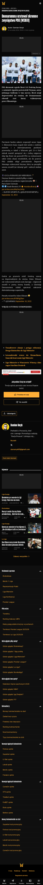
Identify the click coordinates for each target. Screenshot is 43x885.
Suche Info (13, 8)
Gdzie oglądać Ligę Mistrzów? (14, 657)
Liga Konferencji (8, 597)
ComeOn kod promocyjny (12, 850)
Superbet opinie (8, 754)
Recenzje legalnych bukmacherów (12, 743)
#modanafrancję (30, 186)
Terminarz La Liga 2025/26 (13, 634)
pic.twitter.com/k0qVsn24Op (13, 189)
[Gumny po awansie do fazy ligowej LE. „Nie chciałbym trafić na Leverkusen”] (21, 528)
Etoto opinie (7, 807)
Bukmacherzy (6, 706)
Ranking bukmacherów (11, 727)
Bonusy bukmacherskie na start (14, 711)
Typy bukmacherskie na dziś (13, 737)
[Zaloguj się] (40, 3)
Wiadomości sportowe (8, 571)
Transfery (6, 614)
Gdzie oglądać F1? (9, 700)
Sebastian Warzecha (5, 548)
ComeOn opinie (8, 787)
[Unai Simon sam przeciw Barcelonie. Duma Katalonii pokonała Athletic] (21, 544)
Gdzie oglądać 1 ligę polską (13, 651)
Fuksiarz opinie (8, 775)
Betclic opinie (7, 770)
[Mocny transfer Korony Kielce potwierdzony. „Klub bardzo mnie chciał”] (21, 513)
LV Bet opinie (7, 759)
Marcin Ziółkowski (5, 533)
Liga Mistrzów (8, 592)
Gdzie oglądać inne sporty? (10, 678)
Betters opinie (8, 813)
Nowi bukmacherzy (10, 732)
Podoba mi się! (23, 395)
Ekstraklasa (6, 508)
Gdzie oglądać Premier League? (14, 662)
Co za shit (23, 402)
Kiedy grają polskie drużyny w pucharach (18, 624)
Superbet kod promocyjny (12, 824)
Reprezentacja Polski (10, 586)
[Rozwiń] (39, 571)
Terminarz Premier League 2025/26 (16, 629)
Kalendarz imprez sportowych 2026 (16, 684)
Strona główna (5, 8)
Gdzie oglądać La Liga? (11, 667)
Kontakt (24, 871)
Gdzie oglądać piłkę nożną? (10, 641)
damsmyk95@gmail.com (20, 449)
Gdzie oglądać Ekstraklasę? (13, 646)
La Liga (4, 539)
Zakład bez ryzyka (10, 716)
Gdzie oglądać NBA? (10, 689)
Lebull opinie (7, 765)
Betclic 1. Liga (8, 581)
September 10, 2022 (10, 195)
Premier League (8, 602)
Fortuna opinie (8, 749)
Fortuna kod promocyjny (12, 830)
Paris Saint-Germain (9, 458)
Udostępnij (11, 413)
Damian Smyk (18, 28)
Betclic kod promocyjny (11, 845)
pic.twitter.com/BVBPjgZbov (13, 298)
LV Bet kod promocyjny (11, 835)
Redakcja (17, 871)
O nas (10, 871)
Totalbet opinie (8, 797)
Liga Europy (6, 494)
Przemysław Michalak (5, 517)
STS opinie (7, 792)
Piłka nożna (5, 608)
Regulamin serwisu (21, 875)
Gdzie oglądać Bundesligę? (13, 672)
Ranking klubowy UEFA (11, 619)
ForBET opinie (8, 802)
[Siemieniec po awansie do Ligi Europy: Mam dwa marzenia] (21, 498)
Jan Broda (5, 503)
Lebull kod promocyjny (11, 840)
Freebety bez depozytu (11, 722)
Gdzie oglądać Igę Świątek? (13, 694)
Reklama (32, 871)
